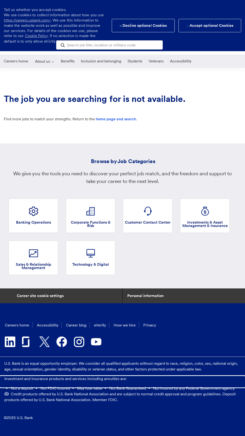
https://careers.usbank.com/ (27, 20)
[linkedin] (10, 342)
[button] (63, 44)
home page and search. (116, 119)
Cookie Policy (36, 35)
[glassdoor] (27, 342)
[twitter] (44, 342)
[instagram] (79, 342)
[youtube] (96, 342)
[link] (16, 61)
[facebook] (61, 342)
